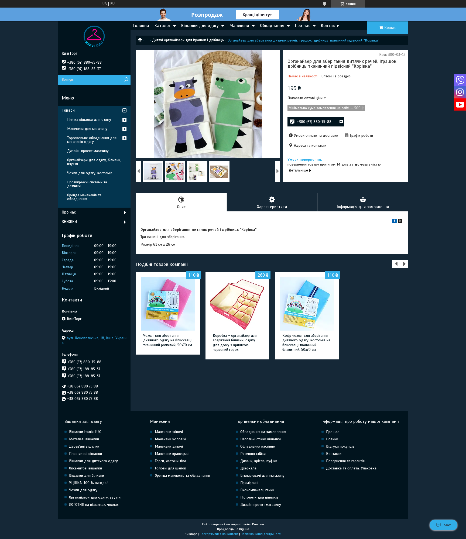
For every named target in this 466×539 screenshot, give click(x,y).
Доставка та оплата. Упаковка (351, 468)
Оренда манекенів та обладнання (84, 197)
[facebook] (394, 221)
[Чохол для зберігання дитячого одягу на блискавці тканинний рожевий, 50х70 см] (168, 304)
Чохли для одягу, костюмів (89, 173)
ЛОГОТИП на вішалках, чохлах (93, 504)
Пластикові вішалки (85, 453)
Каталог (162, 25)
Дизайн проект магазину (260, 504)
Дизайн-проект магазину (88, 151)
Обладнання (272, 25)
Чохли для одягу (83, 490)
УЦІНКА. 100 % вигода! (88, 482)
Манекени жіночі (169, 432)
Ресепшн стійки (253, 453)
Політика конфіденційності (261, 534)
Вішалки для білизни (86, 475)
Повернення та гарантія (345, 461)
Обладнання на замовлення (263, 432)
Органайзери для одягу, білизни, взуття (94, 162)
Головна (141, 25)
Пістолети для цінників (259, 497)
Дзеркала (248, 468)
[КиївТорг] (94, 36)
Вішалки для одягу (200, 25)
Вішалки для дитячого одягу (93, 461)
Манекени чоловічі (170, 439)
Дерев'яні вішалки (84, 446)
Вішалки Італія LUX (85, 432)
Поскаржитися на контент (219, 534)
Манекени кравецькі (172, 453)
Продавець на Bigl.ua (233, 529)
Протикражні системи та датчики (87, 184)
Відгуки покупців (340, 446)
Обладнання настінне (257, 446)
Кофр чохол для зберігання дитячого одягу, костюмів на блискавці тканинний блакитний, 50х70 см (306, 342)
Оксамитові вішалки (85, 468)
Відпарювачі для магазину (262, 475)
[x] (400, 221)
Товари (68, 110)
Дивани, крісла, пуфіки (258, 461)
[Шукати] (126, 80)
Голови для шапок (170, 468)
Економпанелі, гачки (257, 490)
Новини (332, 439)
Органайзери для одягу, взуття (95, 497)
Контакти (330, 25)
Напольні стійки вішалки (260, 439)
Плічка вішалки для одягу (89, 119)
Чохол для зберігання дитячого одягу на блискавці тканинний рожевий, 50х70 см (167, 340)
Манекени (239, 25)
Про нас (302, 25)
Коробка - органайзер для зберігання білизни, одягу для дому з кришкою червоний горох (235, 342)
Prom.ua (258, 524)
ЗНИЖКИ (69, 221)
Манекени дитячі (169, 446)
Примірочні (249, 482)
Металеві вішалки (84, 439)
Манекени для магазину (87, 128)
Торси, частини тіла (170, 461)
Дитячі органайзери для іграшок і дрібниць (188, 40)
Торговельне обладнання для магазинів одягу (91, 140)
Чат (447, 525)
